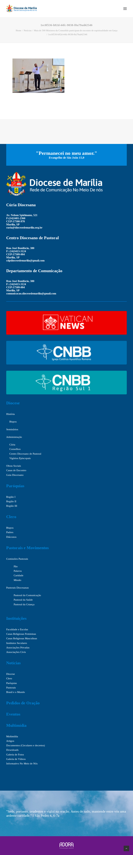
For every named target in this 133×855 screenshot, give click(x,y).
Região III (11, 505)
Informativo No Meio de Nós (22, 763)
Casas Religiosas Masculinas (21, 638)
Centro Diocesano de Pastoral (25, 453)
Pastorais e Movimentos (27, 548)
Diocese (13, 403)
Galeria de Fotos (15, 754)
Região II (11, 501)
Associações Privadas (17, 647)
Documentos (13, 745)
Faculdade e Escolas (17, 629)
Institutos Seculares (16, 643)
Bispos (13, 421)
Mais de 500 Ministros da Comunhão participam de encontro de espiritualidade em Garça (75, 30)
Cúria (12, 444)
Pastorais (11, 687)
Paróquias (15, 486)
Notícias (28, 30)
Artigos (10, 741)
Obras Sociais (13, 465)
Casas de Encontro (16, 470)
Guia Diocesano (15, 475)
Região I (10, 496)
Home (18, 30)
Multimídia (16, 725)
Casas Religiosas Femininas (21, 634)
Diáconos (11, 537)
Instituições (16, 618)
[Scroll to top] (126, 848)
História (10, 414)
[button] (125, 8)
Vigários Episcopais (20, 458)
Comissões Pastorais (17, 558)
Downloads (12, 750)
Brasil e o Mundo (15, 692)
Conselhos (15, 449)
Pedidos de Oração (23, 703)
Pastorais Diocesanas (17, 587)
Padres (9, 532)
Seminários (12, 429)
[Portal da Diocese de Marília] (21, 8)
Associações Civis (16, 652)
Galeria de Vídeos (16, 759)
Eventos (13, 714)
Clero (11, 516)
